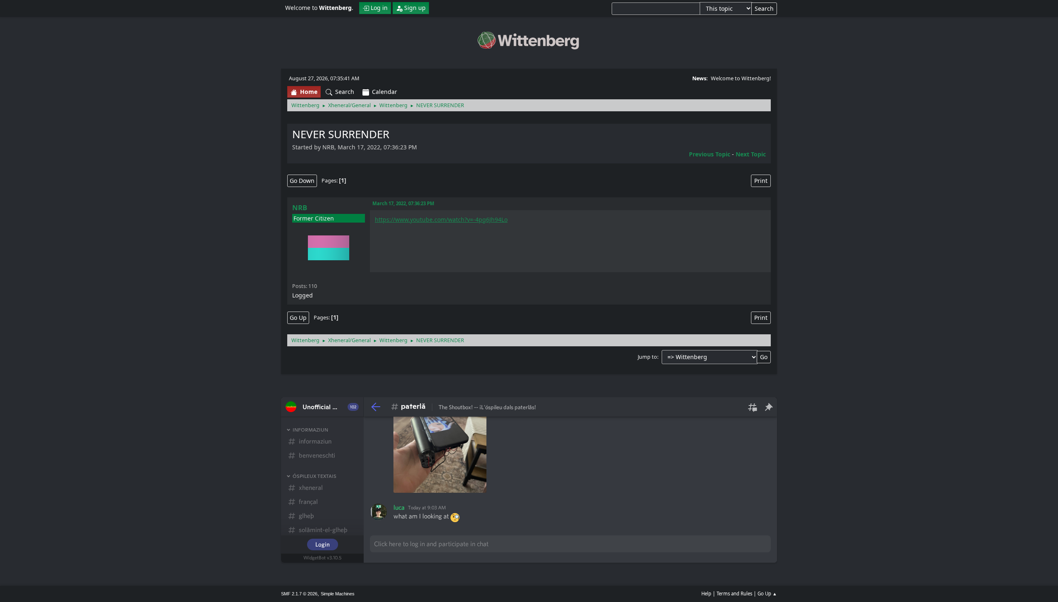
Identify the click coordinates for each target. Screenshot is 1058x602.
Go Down (302, 181)
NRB (299, 207)
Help (706, 593)
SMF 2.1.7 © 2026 (299, 593)
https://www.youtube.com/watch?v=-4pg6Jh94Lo (441, 219)
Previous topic (709, 154)
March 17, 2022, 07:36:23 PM (403, 203)
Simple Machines (338, 593)
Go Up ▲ (767, 593)
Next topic (751, 154)
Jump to (647, 356)
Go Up (298, 317)
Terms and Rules (734, 593)
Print (760, 181)
